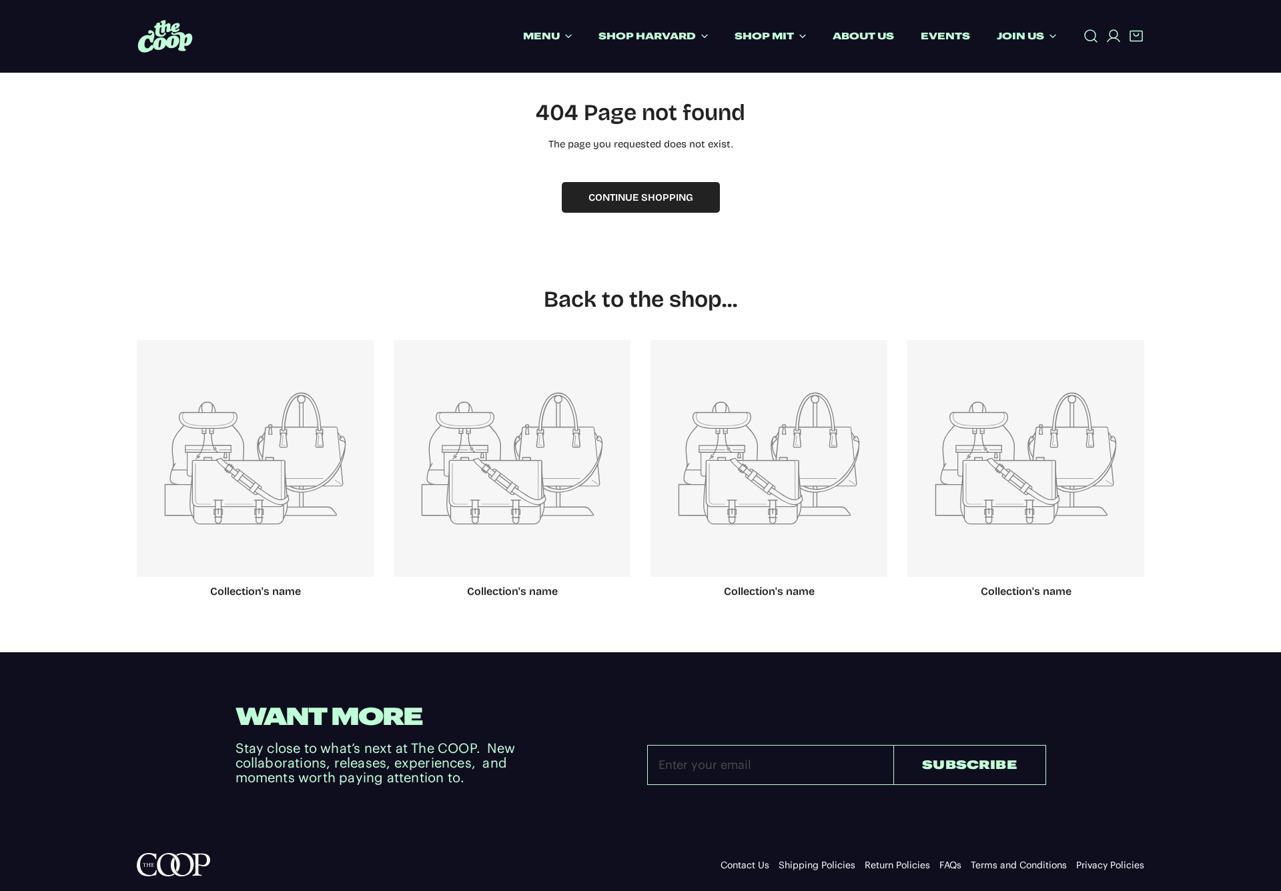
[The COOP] (165, 36)
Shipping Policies (817, 865)
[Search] (1091, 36)
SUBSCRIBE (969, 764)
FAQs (950, 865)
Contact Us (745, 865)
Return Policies (897, 865)
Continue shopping (640, 197)
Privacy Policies (1110, 865)
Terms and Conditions (1019, 865)
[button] (1136, 36)
